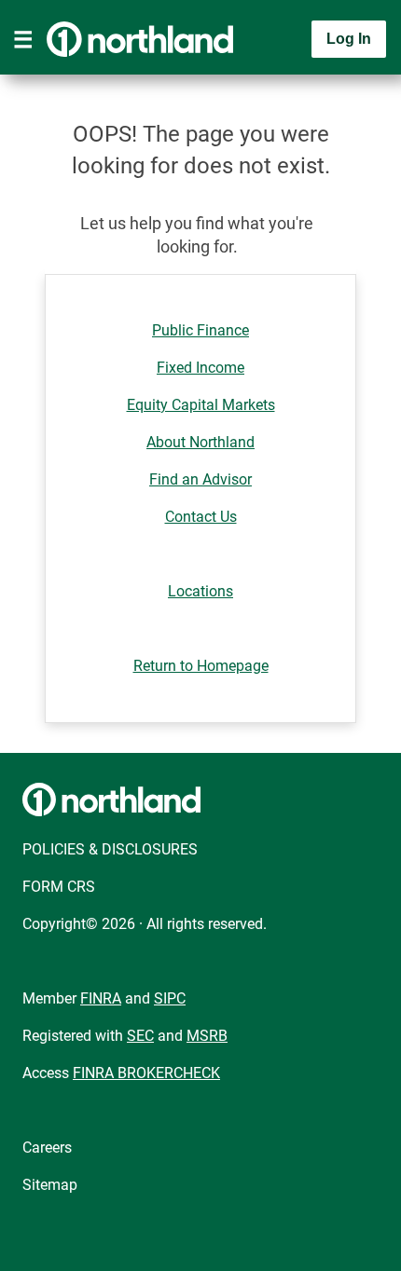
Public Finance (200, 330)
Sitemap (49, 1185)
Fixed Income (200, 367)
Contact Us (201, 517)
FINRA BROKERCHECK (146, 1073)
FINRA (100, 998)
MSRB (207, 1036)
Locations (200, 591)
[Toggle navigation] (23, 39)
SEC (140, 1036)
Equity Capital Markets (201, 405)
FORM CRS (58, 886)
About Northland (200, 442)
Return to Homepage (201, 666)
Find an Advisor (200, 479)
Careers (47, 1147)
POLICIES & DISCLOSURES (110, 849)
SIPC (170, 998)
